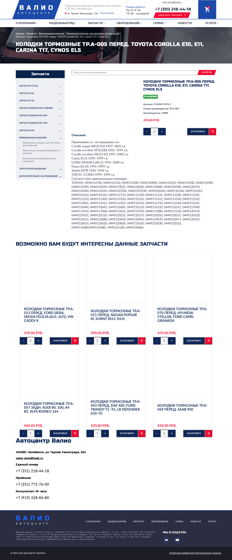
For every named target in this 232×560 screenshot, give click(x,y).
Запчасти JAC (26, 93)
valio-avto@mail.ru (172, 2)
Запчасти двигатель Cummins (36, 108)
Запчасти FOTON (28, 86)
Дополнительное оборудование (38, 176)
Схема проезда (107, 13)
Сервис (158, 23)
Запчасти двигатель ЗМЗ (33, 116)
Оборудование (128, 23)
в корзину (198, 131)
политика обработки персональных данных (195, 553)
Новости (185, 23)
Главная (20, 33)
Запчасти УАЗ (26, 130)
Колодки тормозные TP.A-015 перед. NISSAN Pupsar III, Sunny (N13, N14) (116, 315)
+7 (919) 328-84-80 (32, 498)
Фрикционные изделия (51, 33)
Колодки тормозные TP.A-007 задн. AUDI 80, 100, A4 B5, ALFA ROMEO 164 (49, 407)
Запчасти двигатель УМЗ (33, 123)
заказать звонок (170, 15)
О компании (25, 23)
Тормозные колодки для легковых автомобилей (92, 33)
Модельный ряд (61, 23)
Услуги (210, 23)
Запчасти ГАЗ (26, 101)
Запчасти (95, 23)
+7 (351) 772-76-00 (32, 484)
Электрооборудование (32, 169)
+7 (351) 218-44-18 (173, 9)
